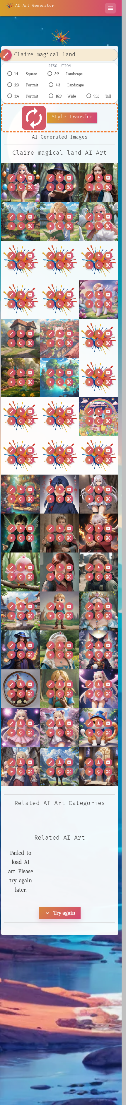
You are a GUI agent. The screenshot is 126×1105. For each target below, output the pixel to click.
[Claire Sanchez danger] (98, 571)
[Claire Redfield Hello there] (59, 571)
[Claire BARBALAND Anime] (59, 221)
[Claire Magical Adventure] (98, 221)
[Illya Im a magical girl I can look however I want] (20, 727)
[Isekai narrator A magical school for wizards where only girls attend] (20, 766)
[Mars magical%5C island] (20, 299)
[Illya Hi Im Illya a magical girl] (98, 688)
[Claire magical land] (20, 182)
